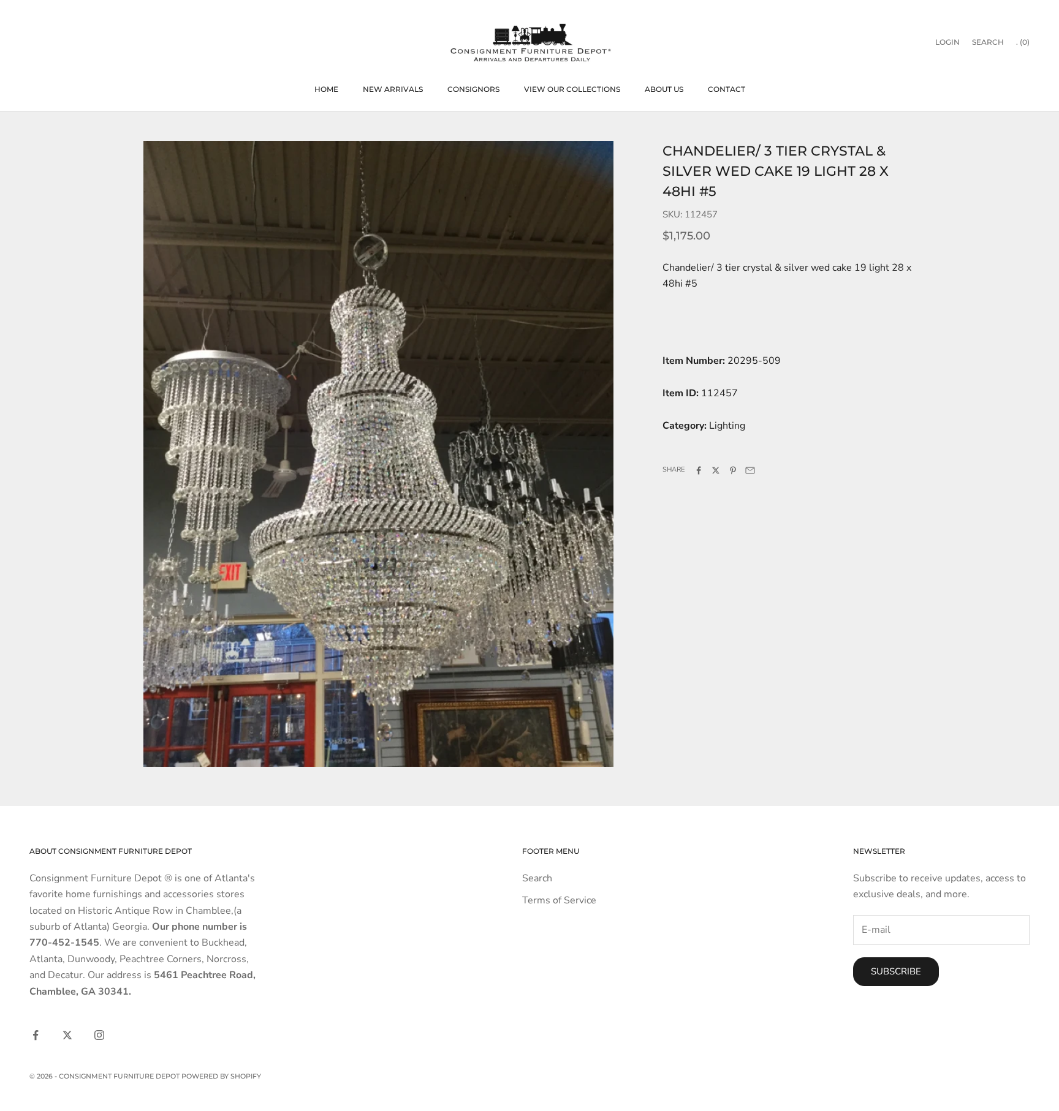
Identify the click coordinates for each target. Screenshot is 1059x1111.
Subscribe (896, 971)
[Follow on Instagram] (99, 1035)
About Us (664, 89)
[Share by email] (750, 470)
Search (537, 878)
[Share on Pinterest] (733, 470)
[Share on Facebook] (699, 470)
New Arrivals (393, 89)
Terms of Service (559, 900)
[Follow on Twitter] (67, 1035)
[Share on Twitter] (716, 470)
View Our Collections (572, 89)
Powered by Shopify (221, 1076)
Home (326, 89)
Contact (726, 89)
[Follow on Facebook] (35, 1035)
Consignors (473, 89)
